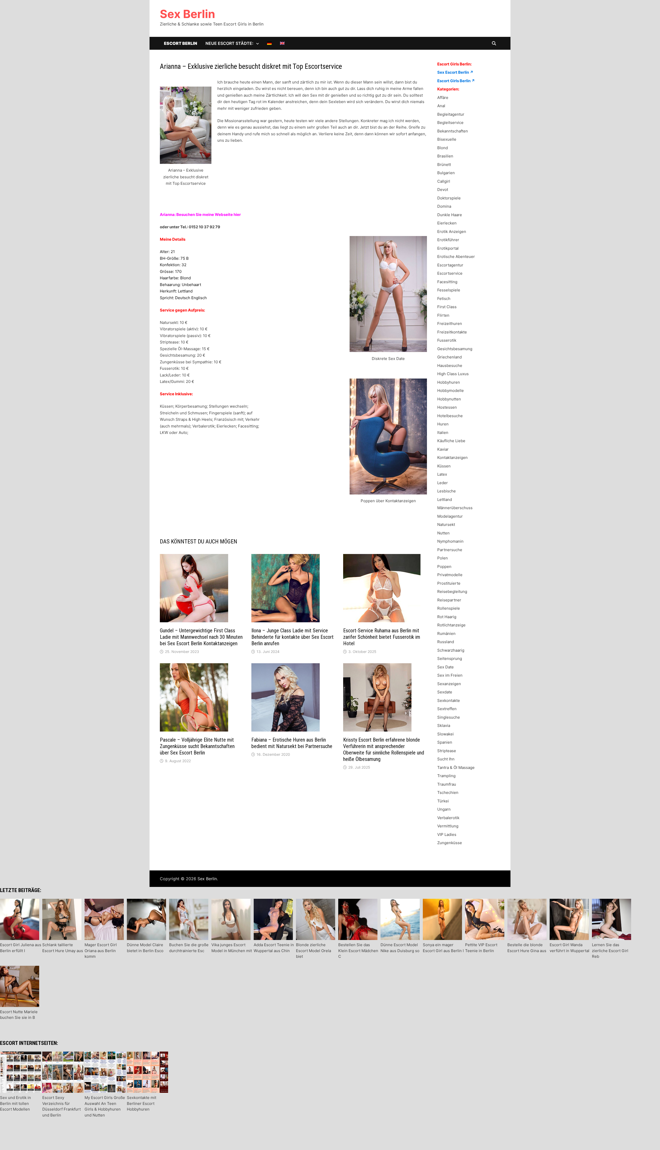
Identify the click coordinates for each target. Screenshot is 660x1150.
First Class (447, 306)
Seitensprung (449, 658)
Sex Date (445, 667)
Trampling (446, 775)
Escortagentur (450, 265)
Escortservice (450, 273)
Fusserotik (446, 340)
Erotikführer (448, 239)
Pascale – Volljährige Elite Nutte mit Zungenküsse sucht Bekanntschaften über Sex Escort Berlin (197, 746)
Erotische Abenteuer (456, 256)
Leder (442, 482)
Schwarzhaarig (450, 650)
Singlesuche (448, 717)
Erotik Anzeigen (451, 231)
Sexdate (444, 692)
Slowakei (445, 734)
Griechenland (449, 357)
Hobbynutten (449, 399)
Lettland (444, 499)
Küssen (444, 466)
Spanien (444, 742)
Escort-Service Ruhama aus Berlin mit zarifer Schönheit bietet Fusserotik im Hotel (381, 637)
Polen (442, 558)
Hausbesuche (449, 365)
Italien (442, 432)
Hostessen (447, 407)
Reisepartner (449, 600)
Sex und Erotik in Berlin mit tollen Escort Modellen (15, 1103)
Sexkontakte (448, 700)
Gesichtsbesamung (454, 348)
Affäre (442, 97)
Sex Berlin (187, 14)
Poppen (444, 566)
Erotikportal (448, 248)
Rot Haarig (446, 616)
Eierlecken (447, 223)
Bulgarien (446, 172)
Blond (442, 147)
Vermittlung (447, 826)
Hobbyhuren (448, 382)
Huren (443, 424)
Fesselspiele (448, 290)
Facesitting (447, 281)
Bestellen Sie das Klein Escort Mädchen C (358, 950)
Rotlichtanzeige (451, 625)
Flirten (443, 315)
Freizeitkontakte (452, 332)
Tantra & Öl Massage (456, 767)
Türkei (443, 801)
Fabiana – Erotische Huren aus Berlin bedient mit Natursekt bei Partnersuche (291, 743)
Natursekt (446, 524)
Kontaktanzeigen (452, 457)
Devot (442, 189)
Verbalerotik (448, 817)
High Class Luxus (453, 373)
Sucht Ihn (446, 759)
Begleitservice (450, 122)
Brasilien (445, 156)
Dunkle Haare (449, 214)
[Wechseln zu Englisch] (282, 43)
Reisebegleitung (452, 591)
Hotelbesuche (450, 415)
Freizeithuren (449, 323)
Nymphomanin (450, 541)
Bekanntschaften (452, 131)
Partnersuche (449, 549)
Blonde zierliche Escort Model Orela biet (313, 950)
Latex (442, 474)
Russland (445, 641)
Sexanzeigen (449, 683)
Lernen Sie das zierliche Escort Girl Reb (610, 950)
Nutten (443, 533)
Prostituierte (448, 583)
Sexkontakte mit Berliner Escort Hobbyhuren (141, 1103)
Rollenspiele (448, 608)
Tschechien (447, 792)
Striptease (446, 750)
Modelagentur (450, 516)
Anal (441, 105)
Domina (444, 206)
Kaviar (443, 449)
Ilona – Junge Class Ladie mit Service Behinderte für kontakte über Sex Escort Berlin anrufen (292, 637)
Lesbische (446, 491)
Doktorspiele (449, 198)
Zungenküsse (449, 842)
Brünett (444, 164)
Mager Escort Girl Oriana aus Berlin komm (101, 950)
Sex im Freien (450, 675)
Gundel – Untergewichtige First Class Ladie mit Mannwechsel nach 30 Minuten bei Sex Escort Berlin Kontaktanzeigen (201, 637)
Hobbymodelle (450, 390)
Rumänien (446, 633)
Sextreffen (447, 708)
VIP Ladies (446, 834)
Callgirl (443, 181)
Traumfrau (446, 784)
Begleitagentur (450, 114)
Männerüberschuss (455, 507)
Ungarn (444, 809)
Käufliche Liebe (451, 440)
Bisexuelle (446, 139)
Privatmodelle (450, 574)
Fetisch (443, 298)
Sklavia (443, 725)
